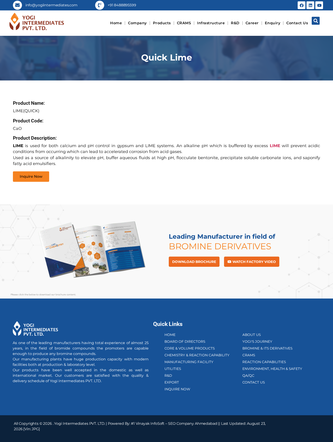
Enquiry (272, 23)
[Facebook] (301, 5)
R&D (235, 23)
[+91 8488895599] (99, 5)
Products (162, 23)
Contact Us (297, 23)
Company (137, 23)
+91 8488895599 (122, 5)
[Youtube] (319, 5)
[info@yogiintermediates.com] (17, 5)
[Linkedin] (310, 5)
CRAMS (184, 23)
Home (116, 23)
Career (252, 23)
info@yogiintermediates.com (51, 5)
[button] (316, 21)
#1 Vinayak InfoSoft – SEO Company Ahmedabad (174, 423)
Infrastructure (211, 23)
